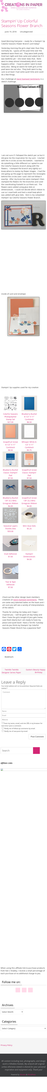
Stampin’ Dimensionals (29, 556)
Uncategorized (26, 31)
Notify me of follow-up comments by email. (19, 727)
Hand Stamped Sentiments (28, 78)
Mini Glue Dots (29, 526)
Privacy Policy (6, 1044)
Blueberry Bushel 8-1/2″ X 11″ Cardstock (29, 417)
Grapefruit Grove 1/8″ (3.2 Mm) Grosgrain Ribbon (29, 501)
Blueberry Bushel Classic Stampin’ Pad (10, 473)
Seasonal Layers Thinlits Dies (10, 528)
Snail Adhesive (10, 554)
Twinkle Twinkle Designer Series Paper (11, 669)
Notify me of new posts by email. (16, 730)
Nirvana (23, 1073)
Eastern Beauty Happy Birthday (35, 669)
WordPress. (32, 1073)
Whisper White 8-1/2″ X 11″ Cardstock (29, 445)
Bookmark (9, 656)
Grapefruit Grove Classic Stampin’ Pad (29, 473)
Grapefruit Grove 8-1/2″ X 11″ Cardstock (10, 445)
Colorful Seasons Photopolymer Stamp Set (10, 417)
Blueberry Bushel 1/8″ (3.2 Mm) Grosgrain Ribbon (10, 501)
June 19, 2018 (10, 31)
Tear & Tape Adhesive (10, 584)
